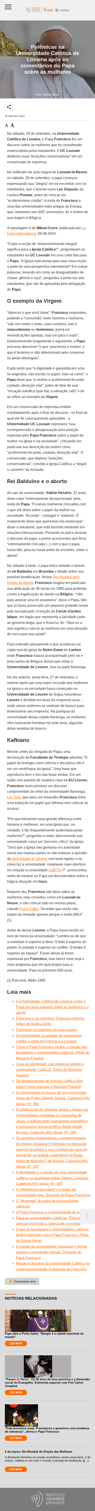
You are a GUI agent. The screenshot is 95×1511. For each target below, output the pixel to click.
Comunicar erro (22, 1281)
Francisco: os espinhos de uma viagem (46, 1030)
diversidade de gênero (29, 859)
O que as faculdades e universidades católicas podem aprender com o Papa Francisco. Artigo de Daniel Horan (52, 1235)
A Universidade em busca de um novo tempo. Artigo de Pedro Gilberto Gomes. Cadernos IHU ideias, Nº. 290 (53, 1098)
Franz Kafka (28, 909)
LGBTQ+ (56, 870)
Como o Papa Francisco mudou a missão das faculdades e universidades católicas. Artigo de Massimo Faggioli (52, 1052)
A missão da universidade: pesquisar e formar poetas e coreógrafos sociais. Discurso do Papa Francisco (51, 1252)
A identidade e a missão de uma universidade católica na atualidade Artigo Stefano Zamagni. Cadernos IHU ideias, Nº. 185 (52, 1178)
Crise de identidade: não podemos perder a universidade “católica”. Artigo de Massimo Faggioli (50, 1069)
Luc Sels (14, 797)
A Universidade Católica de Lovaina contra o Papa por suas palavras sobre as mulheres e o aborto (52, 1007)
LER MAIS (16, 1343)
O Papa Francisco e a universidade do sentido (52, 1212)
